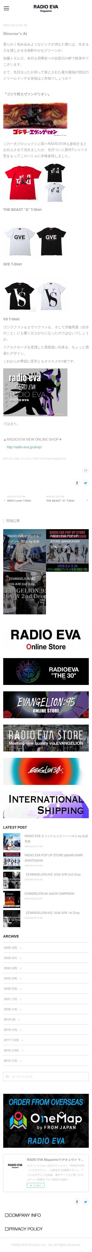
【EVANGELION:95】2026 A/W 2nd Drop (53, 874)
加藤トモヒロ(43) (23, 458)
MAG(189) (8, 458)
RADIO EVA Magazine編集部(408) (49, 458)
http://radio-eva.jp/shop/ (24, 446)
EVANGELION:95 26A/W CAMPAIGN (49, 893)
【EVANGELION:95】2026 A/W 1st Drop (52, 912)
